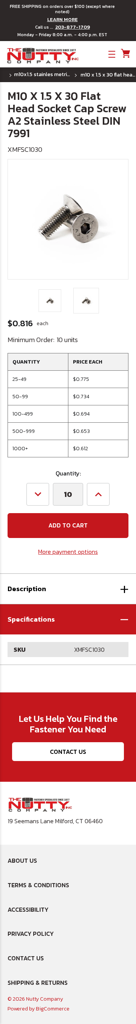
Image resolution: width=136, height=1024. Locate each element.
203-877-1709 (72, 27)
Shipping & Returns (38, 982)
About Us (22, 860)
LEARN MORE (62, 20)
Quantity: (68, 473)
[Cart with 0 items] (124, 53)
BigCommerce (53, 1009)
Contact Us (68, 751)
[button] (68, 619)
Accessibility (28, 909)
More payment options (68, 551)
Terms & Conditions (38, 885)
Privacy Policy (31, 933)
